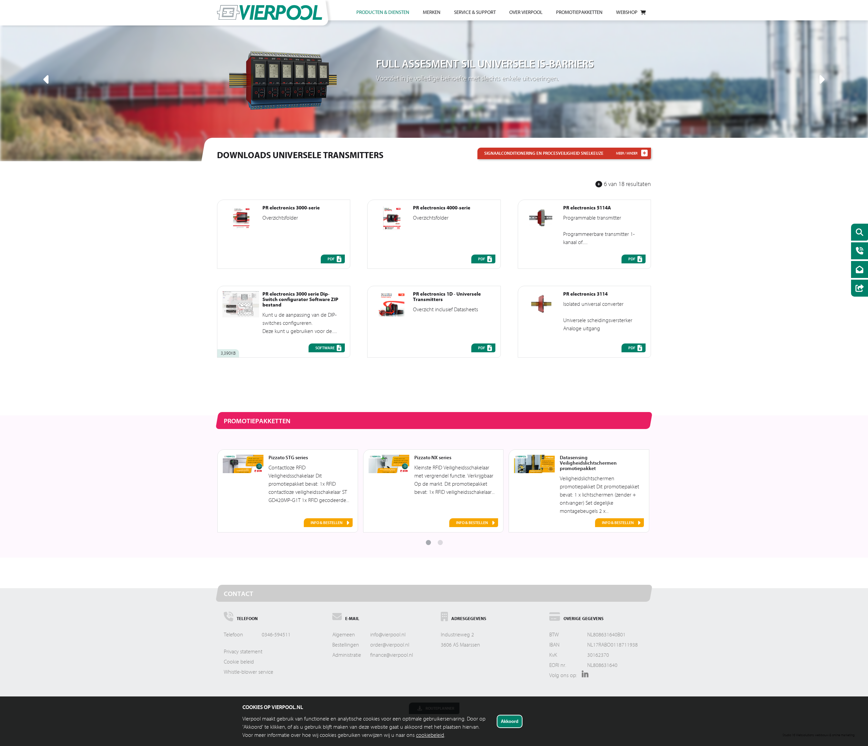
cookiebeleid (430, 735)
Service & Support (475, 12)
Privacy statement (243, 652)
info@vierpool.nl (388, 635)
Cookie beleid (239, 662)
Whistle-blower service (248, 672)
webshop (626, 12)
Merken (431, 12)
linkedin (583, 676)
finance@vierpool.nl (391, 655)
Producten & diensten (382, 12)
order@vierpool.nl (389, 645)
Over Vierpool (525, 12)
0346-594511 (276, 635)
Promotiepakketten (579, 12)
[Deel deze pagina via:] (858, 289)
